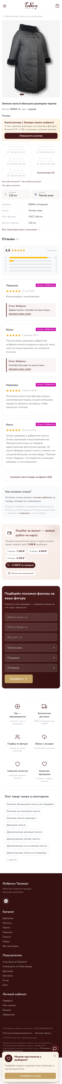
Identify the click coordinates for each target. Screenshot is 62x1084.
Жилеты (7, 923)
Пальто (7, 936)
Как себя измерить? (11, 181)
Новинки (7, 932)
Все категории (10, 946)
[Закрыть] (55, 1056)
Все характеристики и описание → (21, 229)
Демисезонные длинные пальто (24, 832)
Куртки (6, 927)
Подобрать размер (30, 1075)
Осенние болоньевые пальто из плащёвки (30, 804)
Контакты (8, 975)
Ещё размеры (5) (45, 172)
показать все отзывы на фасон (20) (31, 477)
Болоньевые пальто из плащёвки (23, 16)
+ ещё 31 (12, 859)
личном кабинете (42, 497)
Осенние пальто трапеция (21, 818)
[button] (22, 94)
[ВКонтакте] (6, 901)
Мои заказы (9, 1005)
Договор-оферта (43, 1033)
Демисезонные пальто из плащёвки (26, 852)
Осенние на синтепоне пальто (23, 811)
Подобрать (17, 679)
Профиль (8, 1000)
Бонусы (7, 1010)
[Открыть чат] (54, 1048)
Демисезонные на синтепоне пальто (27, 845)
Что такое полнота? (11, 185)
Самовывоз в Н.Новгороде (17, 966)
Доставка (8, 971)
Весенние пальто (16, 825)
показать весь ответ (20, 313)
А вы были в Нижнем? (15, 961)
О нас (6, 980)
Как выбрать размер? (31, 181)
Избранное (9, 1014)
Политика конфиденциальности (17, 1033)
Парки (6, 941)
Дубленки (8, 918)
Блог (5, 985)
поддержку (24, 513)
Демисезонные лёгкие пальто (23, 838)
